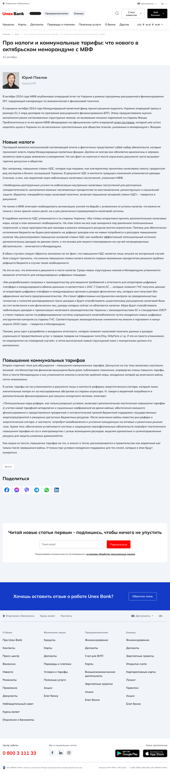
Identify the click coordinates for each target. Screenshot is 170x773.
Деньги (8, 466)
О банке (110, 24)
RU (162, 4)
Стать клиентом (131, 14)
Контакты (66, 616)
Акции (48, 687)
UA (160, 616)
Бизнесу (79, 13)
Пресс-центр (11, 656)
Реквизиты (10, 679)
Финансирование (96, 640)
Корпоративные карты (141, 671)
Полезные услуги (90, 24)
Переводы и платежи (61, 24)
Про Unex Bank (12, 640)
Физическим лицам (55, 632)
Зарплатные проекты (99, 683)
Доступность (147, 3)
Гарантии (132, 687)
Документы (10, 695)
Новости (8, 671)
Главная (6, 34)
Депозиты (36, 24)
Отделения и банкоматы (17, 3)
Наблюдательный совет (18, 703)
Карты (22, 24)
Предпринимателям (56, 13)
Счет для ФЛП (94, 656)
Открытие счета (136, 664)
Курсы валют (47, 616)
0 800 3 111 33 (19, 753)
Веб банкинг (155, 14)
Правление (10, 687)
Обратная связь (142, 596)
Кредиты (8, 24)
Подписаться (118, 544)
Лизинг (131, 679)
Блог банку (51, 695)
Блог (17, 34)
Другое (124, 24)
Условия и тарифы (56, 671)
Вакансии (9, 664)
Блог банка (92, 699)
